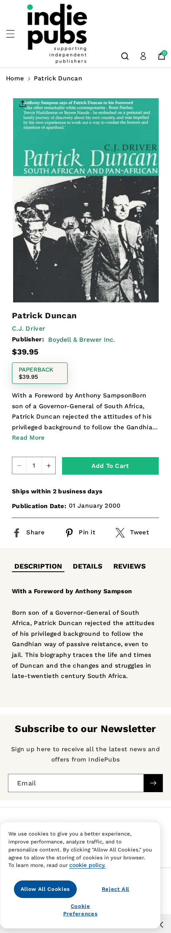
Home (15, 78)
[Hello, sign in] (143, 56)
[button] (14, 34)
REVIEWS (129, 566)
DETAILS (87, 566)
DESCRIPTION (38, 566)
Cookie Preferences (80, 909)
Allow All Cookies (45, 889)
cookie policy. (87, 865)
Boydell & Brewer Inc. (81, 339)
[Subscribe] (153, 783)
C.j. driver (28, 328)
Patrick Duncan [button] (58, 78)
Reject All (116, 889)
